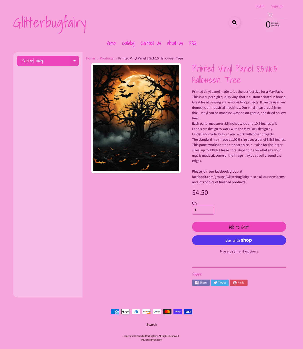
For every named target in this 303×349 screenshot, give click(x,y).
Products (106, 58)
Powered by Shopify (151, 339)
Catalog (128, 43)
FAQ (192, 43)
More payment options (239, 251)
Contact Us (151, 43)
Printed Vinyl (50, 61)
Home (111, 43)
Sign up (277, 6)
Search (151, 324)
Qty (194, 203)
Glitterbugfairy (49, 22)
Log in (260, 6)
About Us (175, 43)
